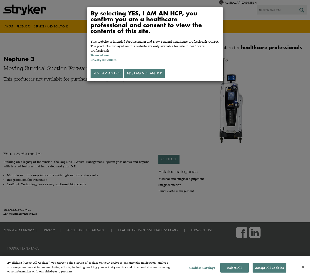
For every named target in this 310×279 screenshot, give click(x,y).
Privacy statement (103, 59)
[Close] (303, 267)
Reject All (234, 267)
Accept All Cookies (269, 267)
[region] (155, 267)
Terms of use (100, 55)
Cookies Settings (202, 267)
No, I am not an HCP (144, 73)
